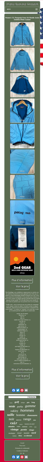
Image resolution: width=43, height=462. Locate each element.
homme (20, 415)
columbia (11, 426)
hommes (27, 410)
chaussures (32, 415)
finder (11, 402)
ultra (30, 426)
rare (35, 426)
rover (19, 433)
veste (12, 406)
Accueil (22, 443)
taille (10, 415)
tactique (23, 402)
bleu (20, 436)
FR (23, 453)
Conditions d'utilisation (22, 451)
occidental (28, 436)
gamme (30, 406)
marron (18, 420)
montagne (12, 433)
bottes (14, 436)
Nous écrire (22, 445)
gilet (28, 402)
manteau (24, 426)
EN (21, 453)
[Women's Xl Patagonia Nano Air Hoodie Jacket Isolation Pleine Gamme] (22, 34)
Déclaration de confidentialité (22, 448)
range (27, 419)
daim (34, 420)
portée (24, 429)
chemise (21, 424)
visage (31, 430)
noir (11, 419)
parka (20, 406)
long (33, 402)
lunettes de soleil (29, 424)
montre (26, 433)
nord (33, 432)
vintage (15, 429)
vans (18, 426)
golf (17, 401)
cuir (13, 423)
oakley (14, 410)
